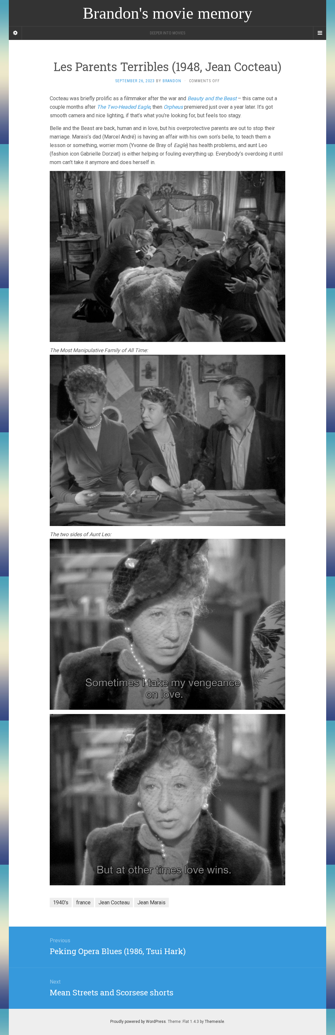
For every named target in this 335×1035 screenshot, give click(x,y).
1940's (60, 902)
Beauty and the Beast (212, 98)
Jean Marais (151, 902)
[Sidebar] (15, 33)
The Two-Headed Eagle (123, 107)
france (83, 902)
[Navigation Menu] (319, 33)
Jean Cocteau (114, 902)
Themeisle (214, 1021)
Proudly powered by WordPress (138, 1021)
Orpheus (173, 107)
